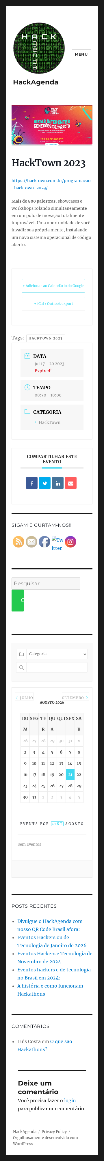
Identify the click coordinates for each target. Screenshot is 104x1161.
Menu (81, 54)
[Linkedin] (58, 483)
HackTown (49, 422)
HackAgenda (35, 82)
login (70, 1100)
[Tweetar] (45, 483)
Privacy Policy (54, 1131)
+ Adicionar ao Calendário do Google (53, 286)
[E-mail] (71, 483)
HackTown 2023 (46, 338)
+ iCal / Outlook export (53, 303)
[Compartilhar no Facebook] (32, 483)
